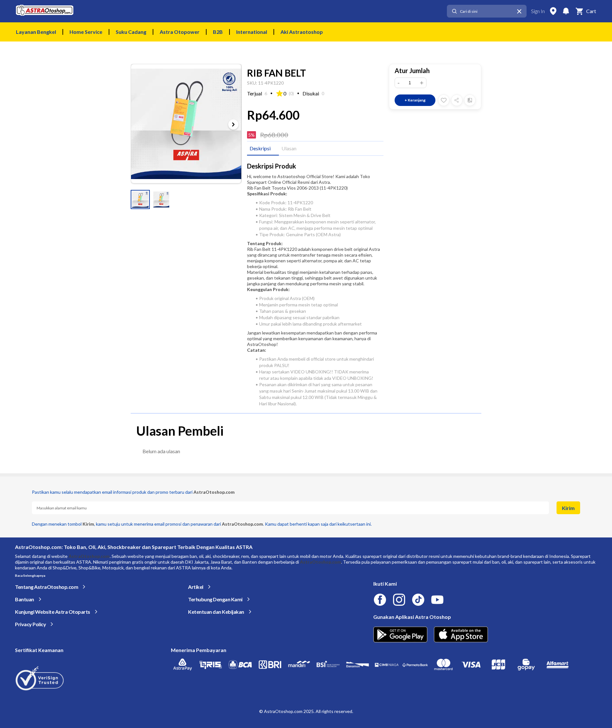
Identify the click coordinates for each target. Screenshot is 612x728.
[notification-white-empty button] (565, 11)
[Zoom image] (186, 124)
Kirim (568, 508)
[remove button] (519, 11)
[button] (140, 199)
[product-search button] (454, 11)
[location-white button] (553, 11)
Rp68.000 (274, 134)
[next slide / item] (233, 124)
